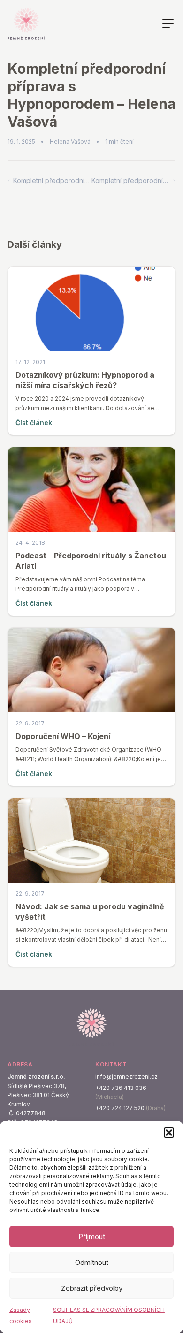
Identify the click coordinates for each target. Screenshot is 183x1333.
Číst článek (33, 423)
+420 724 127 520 (120, 1108)
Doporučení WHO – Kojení (62, 736)
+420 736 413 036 (120, 1087)
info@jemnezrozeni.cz (126, 1076)
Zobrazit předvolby (91, 1288)
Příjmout (91, 1236)
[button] (169, 1132)
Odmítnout (91, 1262)
